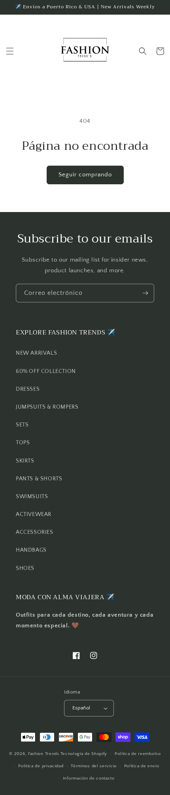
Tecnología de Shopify (84, 753)
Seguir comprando (85, 174)
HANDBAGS (31, 550)
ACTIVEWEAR (33, 514)
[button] (10, 51)
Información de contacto (89, 778)
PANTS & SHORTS (39, 479)
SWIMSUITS (32, 496)
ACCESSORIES (34, 532)
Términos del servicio (94, 766)
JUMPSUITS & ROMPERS (47, 407)
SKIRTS (25, 461)
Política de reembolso (138, 753)
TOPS (23, 443)
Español (81, 708)
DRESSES (28, 389)
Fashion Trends (43, 753)
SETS (22, 425)
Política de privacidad (40, 766)
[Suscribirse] (145, 293)
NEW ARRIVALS (36, 353)
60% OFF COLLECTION (46, 371)
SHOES (25, 568)
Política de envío (141, 766)
